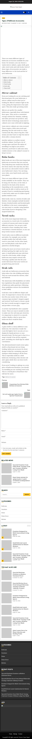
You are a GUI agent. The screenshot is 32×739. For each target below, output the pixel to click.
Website (3, 442)
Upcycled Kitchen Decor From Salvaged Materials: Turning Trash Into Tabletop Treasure (6, 587)
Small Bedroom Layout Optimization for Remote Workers (6, 545)
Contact (20, 734)
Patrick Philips (6, 23)
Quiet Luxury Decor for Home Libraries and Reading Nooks (6, 633)
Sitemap (15, 734)
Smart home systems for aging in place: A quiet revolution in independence (6, 480)
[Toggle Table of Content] (18, 77)
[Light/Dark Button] (24, 12)
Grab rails (7, 86)
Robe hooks (7, 82)
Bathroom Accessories (10, 377)
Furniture (4, 509)
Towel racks (7, 84)
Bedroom (4, 506)
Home (3, 18)
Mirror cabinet (8, 80)
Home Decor (5, 516)
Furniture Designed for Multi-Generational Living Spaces (6, 534)
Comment (4, 410)
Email (3, 436)
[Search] (29, 12)
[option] (16, 534)
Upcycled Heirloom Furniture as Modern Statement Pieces (6, 575)
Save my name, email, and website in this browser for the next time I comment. (14, 449)
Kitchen (3, 519)
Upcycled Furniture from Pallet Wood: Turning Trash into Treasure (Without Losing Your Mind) (6, 468)
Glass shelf (7, 88)
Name (3, 431)
